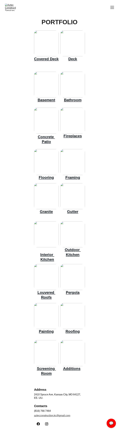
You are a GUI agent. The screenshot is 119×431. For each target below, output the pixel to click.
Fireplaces (73, 136)
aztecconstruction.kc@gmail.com (52, 415)
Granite (46, 211)
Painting (46, 331)
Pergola (72, 292)
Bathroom (73, 100)
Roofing (73, 331)
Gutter (72, 211)
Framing (72, 177)
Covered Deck (46, 59)
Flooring (46, 177)
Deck (72, 59)
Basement (46, 100)
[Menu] (112, 7)
